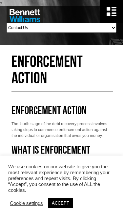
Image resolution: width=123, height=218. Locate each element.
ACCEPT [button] (60, 203)
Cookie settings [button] (26, 203)
